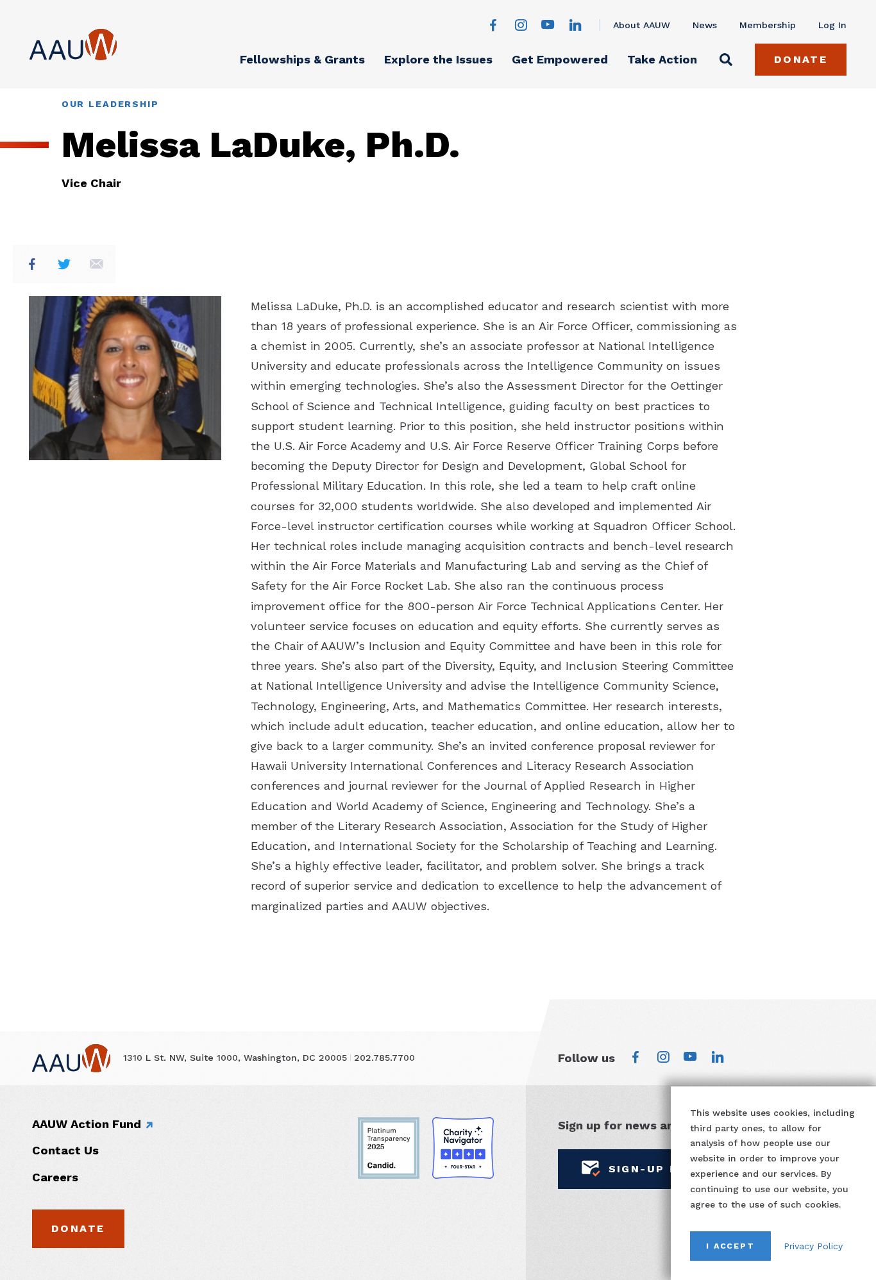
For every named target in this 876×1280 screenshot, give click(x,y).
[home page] (73, 44)
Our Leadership (110, 104)
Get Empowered (560, 59)
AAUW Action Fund (86, 1124)
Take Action (662, 59)
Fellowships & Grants (302, 59)
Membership (767, 25)
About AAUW (641, 25)
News (705, 25)
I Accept (730, 1246)
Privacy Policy (813, 1246)
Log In (832, 25)
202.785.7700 (384, 1057)
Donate (801, 59)
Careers (55, 1177)
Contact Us (65, 1150)
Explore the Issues (438, 59)
